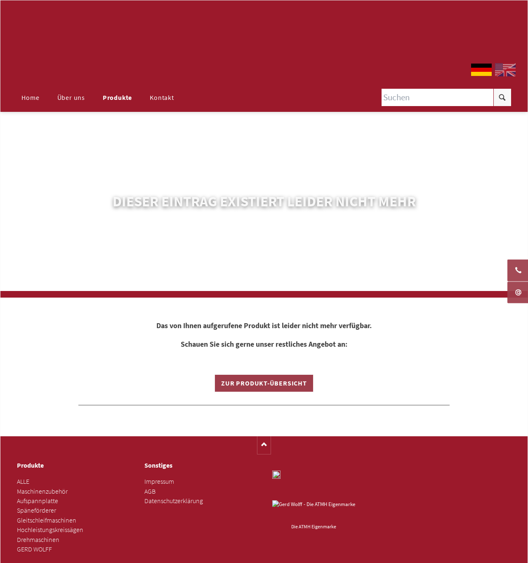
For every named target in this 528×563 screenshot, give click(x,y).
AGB (150, 491)
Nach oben (264, 445)
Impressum (159, 481)
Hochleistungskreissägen (50, 530)
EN (505, 69)
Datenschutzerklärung (173, 501)
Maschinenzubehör (42, 491)
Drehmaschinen (38, 540)
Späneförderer (36, 510)
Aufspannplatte (37, 501)
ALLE (23, 481)
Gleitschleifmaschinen (46, 520)
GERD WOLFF (34, 549)
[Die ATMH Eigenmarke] (313, 510)
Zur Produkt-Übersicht (263, 383)
